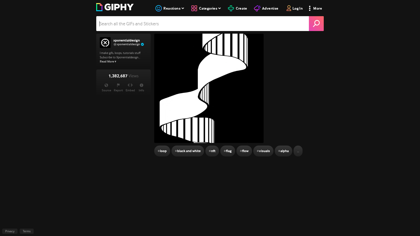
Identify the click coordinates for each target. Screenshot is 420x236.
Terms (27, 231)
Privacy (9, 231)
